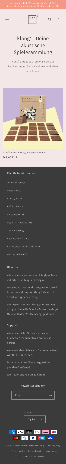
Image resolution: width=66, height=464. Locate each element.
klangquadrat (19, 445)
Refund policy (54, 445)
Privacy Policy (14, 198)
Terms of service (35, 451)
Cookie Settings (16, 230)
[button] (7, 19)
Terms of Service (16, 182)
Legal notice (51, 451)
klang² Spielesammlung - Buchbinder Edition (24, 152)
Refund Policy (15, 206)
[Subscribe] (50, 395)
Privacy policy (18, 451)
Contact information (34, 456)
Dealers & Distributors (19, 222)
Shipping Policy (15, 214)
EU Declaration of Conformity (23, 246)
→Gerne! (25, 367)
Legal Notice (14, 190)
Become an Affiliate (18, 238)
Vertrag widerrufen (18, 254)
